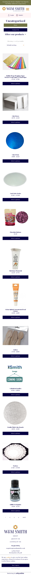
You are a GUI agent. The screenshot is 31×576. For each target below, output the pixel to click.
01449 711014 (22, 3)
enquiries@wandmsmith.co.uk (15, 548)
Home (15, 25)
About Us (15, 539)
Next (24, 517)
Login (12, 15)
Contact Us (15, 30)
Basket (21, 15)
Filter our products (14, 34)
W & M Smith (13, 9)
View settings (15, 569)
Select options (15, 83)
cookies (8, 557)
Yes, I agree (15, 565)
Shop (15, 536)
